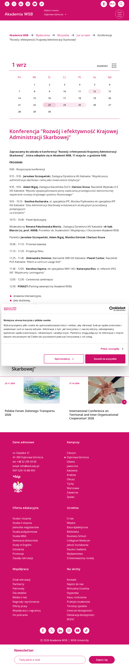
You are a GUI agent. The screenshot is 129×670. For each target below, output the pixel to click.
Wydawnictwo (75, 553)
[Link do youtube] (34, 4)
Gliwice (71, 461)
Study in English (22, 545)
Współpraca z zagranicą (27, 610)
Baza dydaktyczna (77, 527)
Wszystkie (63, 35)
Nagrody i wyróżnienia (26, 601)
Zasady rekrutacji (23, 558)
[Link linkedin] (60, 630)
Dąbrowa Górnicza (78, 457)
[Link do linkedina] (21, 4)
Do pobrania (20, 615)
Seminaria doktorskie (25, 540)
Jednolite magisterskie (26, 527)
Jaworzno (72, 466)
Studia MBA (19, 536)
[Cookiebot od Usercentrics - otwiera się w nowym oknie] (111, 309)
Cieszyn (71, 453)
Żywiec (71, 497)
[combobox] (112, 4)
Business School (76, 536)
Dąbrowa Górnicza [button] (54, 14)
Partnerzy (18, 584)
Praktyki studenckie (78, 601)
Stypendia (73, 593)
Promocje (18, 553)
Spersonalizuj (62, 358)
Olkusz (71, 479)
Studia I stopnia (22, 518)
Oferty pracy (20, 606)
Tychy (70, 483)
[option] (32, 397)
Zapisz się (102, 660)
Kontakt (71, 579)
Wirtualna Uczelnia (78, 588)
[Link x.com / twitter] (51, 630)
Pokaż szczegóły (110, 348)
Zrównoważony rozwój (80, 558)
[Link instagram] (69, 630)
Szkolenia (18, 549)
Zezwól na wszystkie (105, 358)
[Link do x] (14, 4)
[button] (104, 4)
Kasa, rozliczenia (76, 597)
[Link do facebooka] (7, 4)
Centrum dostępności (79, 610)
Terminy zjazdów (77, 606)
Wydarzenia (43, 35)
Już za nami (84, 35)
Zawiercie (72, 492)
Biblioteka (73, 531)
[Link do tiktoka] (41, 4)
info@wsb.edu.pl (29, 466)
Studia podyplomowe (25, 531)
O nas (70, 518)
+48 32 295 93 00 (26, 461)
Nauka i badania (76, 549)
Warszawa (73, 488)
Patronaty (18, 588)
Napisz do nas (75, 584)
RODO (70, 619)
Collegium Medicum (78, 540)
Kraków (71, 475)
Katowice (72, 470)
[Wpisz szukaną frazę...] (121, 4)
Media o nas (20, 597)
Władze (71, 523)
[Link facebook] (43, 630)
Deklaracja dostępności (80, 615)
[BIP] (16, 476)
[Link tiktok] (86, 630)
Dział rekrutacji (21, 579)
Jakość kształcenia (77, 545)
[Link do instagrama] (27, 4)
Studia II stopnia (22, 523)
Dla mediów (19, 593)
